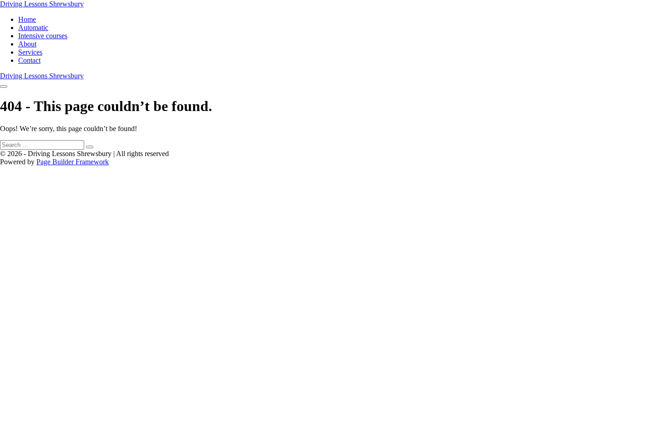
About (27, 44)
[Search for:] (46, 144)
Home (27, 19)
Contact (29, 60)
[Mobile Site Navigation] (3, 86)
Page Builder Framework (72, 162)
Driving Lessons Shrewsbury (42, 4)
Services (30, 52)
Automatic (33, 27)
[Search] (89, 147)
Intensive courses (42, 36)
